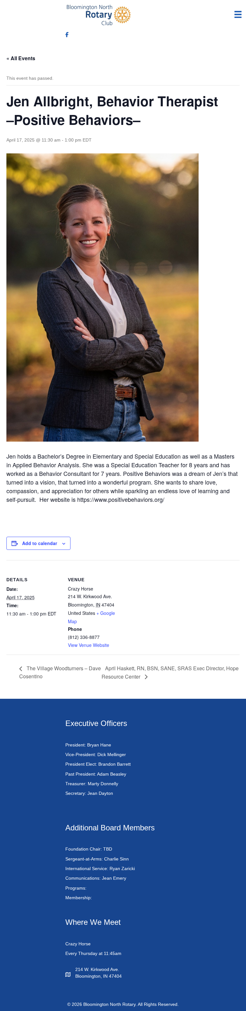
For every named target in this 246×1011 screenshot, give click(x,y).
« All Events (20, 58)
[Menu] (238, 14)
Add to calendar (39, 543)
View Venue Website (88, 645)
